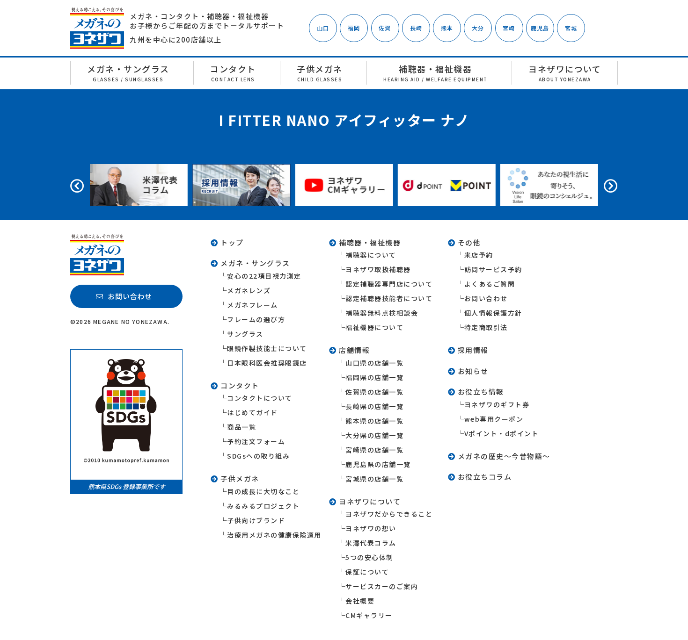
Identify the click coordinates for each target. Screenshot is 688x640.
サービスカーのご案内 (381, 586)
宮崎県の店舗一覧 (374, 449)
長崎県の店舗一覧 (374, 406)
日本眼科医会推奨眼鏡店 (267, 362)
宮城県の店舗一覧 (374, 478)
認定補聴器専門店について (388, 283)
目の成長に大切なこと (263, 491)
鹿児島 (540, 28)
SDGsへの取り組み (258, 455)
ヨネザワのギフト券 (497, 404)
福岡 (354, 28)
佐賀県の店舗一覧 (374, 391)
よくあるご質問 (489, 283)
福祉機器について (374, 327)
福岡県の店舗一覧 (374, 377)
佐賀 (385, 28)
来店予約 (478, 254)
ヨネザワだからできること (388, 513)
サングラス (245, 333)
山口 (323, 28)
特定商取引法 (486, 327)
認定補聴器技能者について (388, 298)
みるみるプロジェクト (263, 506)
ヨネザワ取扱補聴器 (378, 269)
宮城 (571, 28)
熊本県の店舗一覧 (374, 420)
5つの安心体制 (369, 557)
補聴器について (370, 254)
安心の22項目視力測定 (264, 275)
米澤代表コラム (370, 542)
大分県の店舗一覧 (374, 435)
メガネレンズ (249, 290)
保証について (367, 571)
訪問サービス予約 (493, 269)
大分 (478, 28)
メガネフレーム (252, 304)
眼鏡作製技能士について (267, 348)
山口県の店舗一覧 (374, 362)
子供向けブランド (256, 520)
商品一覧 (241, 426)
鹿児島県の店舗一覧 (378, 464)
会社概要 (359, 600)
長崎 (416, 28)
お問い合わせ (486, 298)
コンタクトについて (260, 398)
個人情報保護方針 (493, 312)
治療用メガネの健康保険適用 (274, 534)
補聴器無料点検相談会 (381, 312)
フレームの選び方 (256, 319)
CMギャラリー (369, 615)
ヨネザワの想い (370, 528)
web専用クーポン (494, 419)
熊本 (447, 28)
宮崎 (509, 28)
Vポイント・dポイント (501, 433)
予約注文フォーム (256, 441)
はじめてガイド (252, 412)
